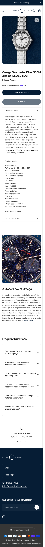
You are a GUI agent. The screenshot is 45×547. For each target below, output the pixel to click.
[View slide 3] (23, 441)
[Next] (40, 2)
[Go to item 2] (14, 67)
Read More (28, 321)
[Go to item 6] (25, 67)
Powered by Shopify (30, 540)
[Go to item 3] (17, 67)
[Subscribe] (36, 507)
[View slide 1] (17, 441)
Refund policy (6, 543)
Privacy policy (16, 543)
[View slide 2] (20, 441)
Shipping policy (36, 543)
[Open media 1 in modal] (36, 20)
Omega (11, 117)
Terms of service (26, 543)
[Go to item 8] (31, 67)
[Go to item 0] (12, 67)
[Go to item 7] (28, 67)
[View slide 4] (25, 441)
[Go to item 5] (23, 67)
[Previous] (3, 2)
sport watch (9, 129)
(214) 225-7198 (26, 437)
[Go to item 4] (20, 67)
